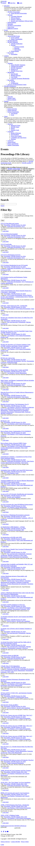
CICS (23, 226)
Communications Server (21, 296)
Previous (5, 825)
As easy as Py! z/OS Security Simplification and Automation (17, 494)
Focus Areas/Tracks (20, 214)
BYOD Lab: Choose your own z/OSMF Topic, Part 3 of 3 (16, 715)
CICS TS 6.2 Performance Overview (11, 255)
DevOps (23, 361)
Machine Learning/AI (6, 413)
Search (4, 3)
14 (9, 825)
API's (28, 609)
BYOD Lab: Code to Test (8, 358)
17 (14, 825)
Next (22, 825)
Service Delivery (27, 295)
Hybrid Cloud (4, 337)
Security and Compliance (7, 296)
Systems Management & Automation (18, 410)
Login (20, 3)
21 (19, 825)
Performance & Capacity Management (14, 670)
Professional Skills (6, 269)
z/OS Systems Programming (14, 295)
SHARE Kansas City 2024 (18, 225)
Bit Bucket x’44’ (5, 421)
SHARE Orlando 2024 (17, 772)
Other (16, 217)
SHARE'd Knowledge (14, 168)
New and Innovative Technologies (16, 322)
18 (15, 825)
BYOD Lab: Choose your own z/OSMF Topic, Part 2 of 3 (16, 725)
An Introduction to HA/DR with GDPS (11, 537)
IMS (22, 530)
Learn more (5, 231)
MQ (22, 658)
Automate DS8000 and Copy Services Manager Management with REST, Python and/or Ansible (17, 481)
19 (16, 825)
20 (18, 825)
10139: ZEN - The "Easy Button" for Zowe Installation (15, 782)
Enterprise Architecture (27, 407)
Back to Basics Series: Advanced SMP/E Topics (14, 443)
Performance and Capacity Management (11, 685)
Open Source (25, 397)
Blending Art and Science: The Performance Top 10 (15, 404)
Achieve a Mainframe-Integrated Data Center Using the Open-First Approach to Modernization (17, 593)
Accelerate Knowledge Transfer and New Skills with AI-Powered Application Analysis (16, 642)
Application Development (14, 226)
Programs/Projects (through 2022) (24, 216)
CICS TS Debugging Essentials (9, 234)
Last (25, 825)
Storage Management (21, 373)
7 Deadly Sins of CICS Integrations (10, 666)
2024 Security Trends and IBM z (9, 705)
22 (20, 825)
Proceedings (7, 225)
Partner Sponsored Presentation (15, 763)
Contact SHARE (15, 841)
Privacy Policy (25, 841)
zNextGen (28, 268)
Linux (17, 473)
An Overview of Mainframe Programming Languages (15, 515)
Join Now (12, 3)
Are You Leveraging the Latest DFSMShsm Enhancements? (17, 504)
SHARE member (26, 163)
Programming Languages (19, 609)
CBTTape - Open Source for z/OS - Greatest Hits (14, 305)
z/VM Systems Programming (23, 808)
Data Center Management (7, 409)
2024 (25, 772)
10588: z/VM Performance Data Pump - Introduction (15, 805)
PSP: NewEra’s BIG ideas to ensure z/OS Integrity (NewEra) (17, 760)
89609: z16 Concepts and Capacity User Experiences (15, 793)
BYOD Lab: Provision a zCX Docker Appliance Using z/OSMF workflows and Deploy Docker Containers (15, 345)
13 (8, 825)
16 (12, 825)
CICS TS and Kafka (6, 244)
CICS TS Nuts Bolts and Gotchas (10, 223)
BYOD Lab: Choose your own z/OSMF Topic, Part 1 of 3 (16, 736)
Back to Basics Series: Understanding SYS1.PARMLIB (16, 431)
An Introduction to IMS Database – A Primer (13, 527)
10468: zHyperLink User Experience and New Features (16, 770)
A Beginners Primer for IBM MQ (10, 655)
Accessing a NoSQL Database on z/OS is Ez (13, 604)
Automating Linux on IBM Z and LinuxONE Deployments (17, 470)
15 (11, 825)
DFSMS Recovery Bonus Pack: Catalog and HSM (14, 370)
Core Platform (11, 308)
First (2, 825)
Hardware (27, 412)
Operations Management (7, 412)
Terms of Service (5, 841)
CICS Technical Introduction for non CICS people (14, 265)
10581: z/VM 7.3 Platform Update (10, 815)
